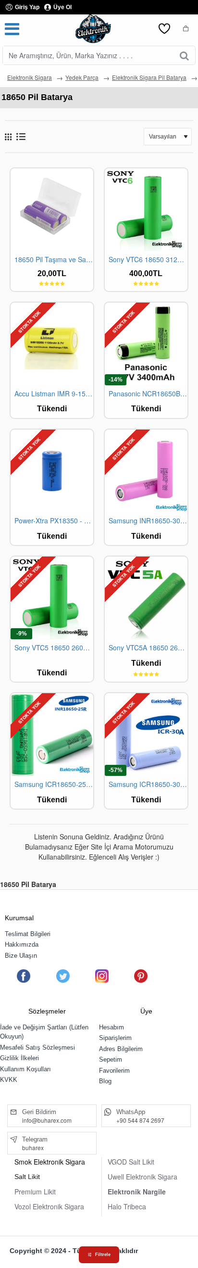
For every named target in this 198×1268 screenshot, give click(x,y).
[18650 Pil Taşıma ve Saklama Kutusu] (52, 209)
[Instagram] (102, 976)
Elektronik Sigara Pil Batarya (149, 77)
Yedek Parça (82, 77)
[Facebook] (23, 976)
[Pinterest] (141, 976)
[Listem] (164, 28)
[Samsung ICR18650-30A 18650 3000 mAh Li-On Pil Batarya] (146, 734)
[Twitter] (62, 976)
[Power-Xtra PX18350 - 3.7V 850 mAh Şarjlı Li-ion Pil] (52, 471)
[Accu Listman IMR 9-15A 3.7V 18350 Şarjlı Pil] (52, 344)
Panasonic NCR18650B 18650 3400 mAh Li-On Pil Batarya (148, 393)
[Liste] (20, 136)
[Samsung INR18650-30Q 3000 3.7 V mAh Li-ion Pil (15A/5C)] (146, 471)
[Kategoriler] (12, 28)
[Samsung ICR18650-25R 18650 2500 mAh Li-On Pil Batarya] (52, 734)
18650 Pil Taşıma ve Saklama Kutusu (53, 259)
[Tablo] (8, 136)
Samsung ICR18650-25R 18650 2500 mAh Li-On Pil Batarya (53, 784)
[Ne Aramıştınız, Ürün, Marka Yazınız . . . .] (184, 55)
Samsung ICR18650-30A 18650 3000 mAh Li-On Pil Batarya (148, 784)
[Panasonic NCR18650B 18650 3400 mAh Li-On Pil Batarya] (146, 344)
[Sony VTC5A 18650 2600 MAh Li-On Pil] (146, 598)
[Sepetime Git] (186, 28)
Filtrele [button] (103, 1254)
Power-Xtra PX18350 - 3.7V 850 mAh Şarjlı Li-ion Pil (53, 520)
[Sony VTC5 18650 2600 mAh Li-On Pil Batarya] (52, 598)
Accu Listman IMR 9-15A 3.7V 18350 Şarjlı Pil (53, 393)
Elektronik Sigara (29, 77)
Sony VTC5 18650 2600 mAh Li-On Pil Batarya (53, 647)
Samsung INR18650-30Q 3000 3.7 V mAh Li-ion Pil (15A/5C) (148, 520)
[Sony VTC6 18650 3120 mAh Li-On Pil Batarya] (146, 209)
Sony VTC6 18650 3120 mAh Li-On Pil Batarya (148, 259)
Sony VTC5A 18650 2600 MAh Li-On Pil (148, 647)
